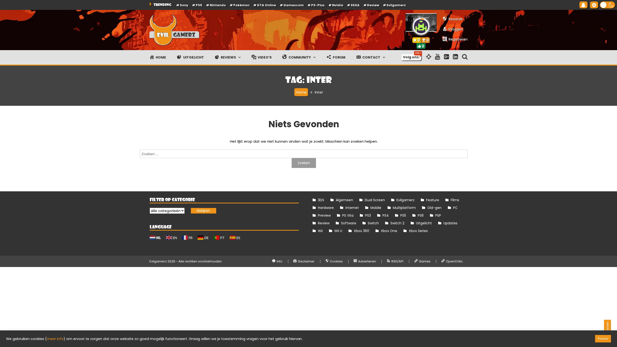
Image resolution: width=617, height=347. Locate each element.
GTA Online (266, 5)
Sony (184, 5)
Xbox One (389, 230)
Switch (373, 223)
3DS (321, 200)
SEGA (355, 5)
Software (348, 223)
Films (455, 200)
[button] (607, 4)
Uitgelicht (424, 223)
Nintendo (218, 5)
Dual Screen (375, 200)
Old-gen (434, 207)
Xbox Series (418, 230)
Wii (320, 230)
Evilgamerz (396, 5)
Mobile (375, 207)
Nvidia (337, 5)
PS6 (421, 215)
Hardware (326, 207)
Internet (352, 207)
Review (323, 223)
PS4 (385, 215)
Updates (450, 223)
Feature (432, 200)
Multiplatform (404, 207)
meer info (55, 338)
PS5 (199, 5)
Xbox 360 (361, 230)
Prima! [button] (603, 338)
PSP (438, 215)
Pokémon (241, 5)
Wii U (338, 230)
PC (455, 207)
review (373, 5)
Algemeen (344, 200)
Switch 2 (397, 223)
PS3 (368, 215)
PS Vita (348, 215)
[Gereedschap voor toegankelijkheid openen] (594, 4)
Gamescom (293, 5)
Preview (324, 215)
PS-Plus (318, 5)
